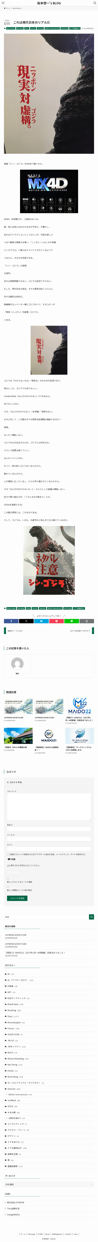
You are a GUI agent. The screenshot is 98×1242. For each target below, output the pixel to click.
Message (31, 1234)
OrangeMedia (13, 1214)
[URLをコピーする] (86, 621)
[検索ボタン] (95, 3)
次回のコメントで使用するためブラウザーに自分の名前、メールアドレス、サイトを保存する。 (48, 854)
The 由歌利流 (13, 1208)
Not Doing (64, 28)
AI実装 (12, 986)
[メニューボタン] (3, 3)
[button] (11, 621)
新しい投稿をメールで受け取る (19, 890)
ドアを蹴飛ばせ (75, 28)
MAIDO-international (52, 28)
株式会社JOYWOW (15, 1202)
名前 (10, 824)
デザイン (13, 1135)
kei (17, 673)
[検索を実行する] (91, 917)
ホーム (23, 1234)
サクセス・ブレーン (18, 1129)
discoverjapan (16, 1022)
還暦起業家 (15, 1166)
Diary (27, 28)
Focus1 (33, 28)
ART (11, 992)
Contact (68, 1234)
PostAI (13, 1070)
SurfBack (14, 1100)
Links (75, 1234)
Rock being (15, 1076)
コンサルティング (17, 1123)
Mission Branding (18, 1058)
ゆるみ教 (14, 1112)
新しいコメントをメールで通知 (19, 881)
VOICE (12, 1106)
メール (11, 834)
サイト (9, 844)
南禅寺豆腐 (14, 1154)
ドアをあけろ (16, 1141)
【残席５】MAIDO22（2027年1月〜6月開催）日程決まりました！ (35, 954)
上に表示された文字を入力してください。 (24, 865)
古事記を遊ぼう (17, 1118)
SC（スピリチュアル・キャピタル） (26, 1082)
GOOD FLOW (15, 1034)
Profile (40, 1234)
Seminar (40, 28)
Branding (20, 28)
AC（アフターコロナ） (20, 980)
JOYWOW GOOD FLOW (15, 936)
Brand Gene (11, 28)
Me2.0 (12, 1052)
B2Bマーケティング (19, 998)
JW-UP (13, 1040)
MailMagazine (57, 1234)
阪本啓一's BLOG (49, 3)
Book (48, 1234)
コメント (11, 791)
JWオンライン (17, 1046)
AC (11, 973)
